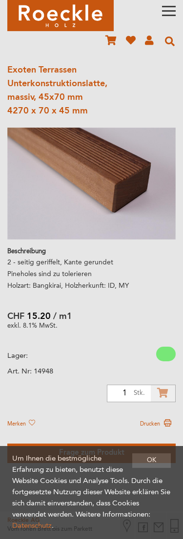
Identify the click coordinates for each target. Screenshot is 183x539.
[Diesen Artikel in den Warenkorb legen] (163, 393)
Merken (17, 424)
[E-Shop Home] (60, 15)
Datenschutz (32, 526)
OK (151, 460)
